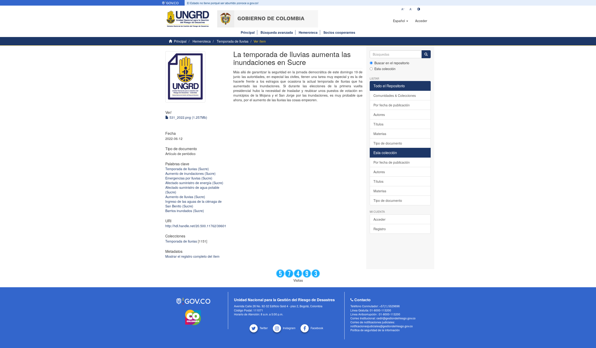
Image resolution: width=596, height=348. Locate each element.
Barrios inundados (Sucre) (184, 210)
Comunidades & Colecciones (394, 95)
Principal (248, 32)
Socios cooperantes (339, 32)
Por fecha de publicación (391, 105)
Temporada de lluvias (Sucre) (187, 168)
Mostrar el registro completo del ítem (192, 256)
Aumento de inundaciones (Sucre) (190, 173)
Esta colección (385, 68)
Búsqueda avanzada (277, 32)
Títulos (378, 124)
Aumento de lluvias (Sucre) (185, 196)
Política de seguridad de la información (375, 330)
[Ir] (426, 54)
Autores (379, 114)
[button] (400, 21)
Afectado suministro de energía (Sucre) (194, 182)
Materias (379, 133)
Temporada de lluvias (232, 41)
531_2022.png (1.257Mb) (188, 117)
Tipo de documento (387, 143)
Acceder (379, 219)
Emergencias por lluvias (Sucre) (188, 178)
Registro (379, 228)
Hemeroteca (308, 32)
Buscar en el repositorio (391, 63)
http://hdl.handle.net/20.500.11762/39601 (195, 225)
